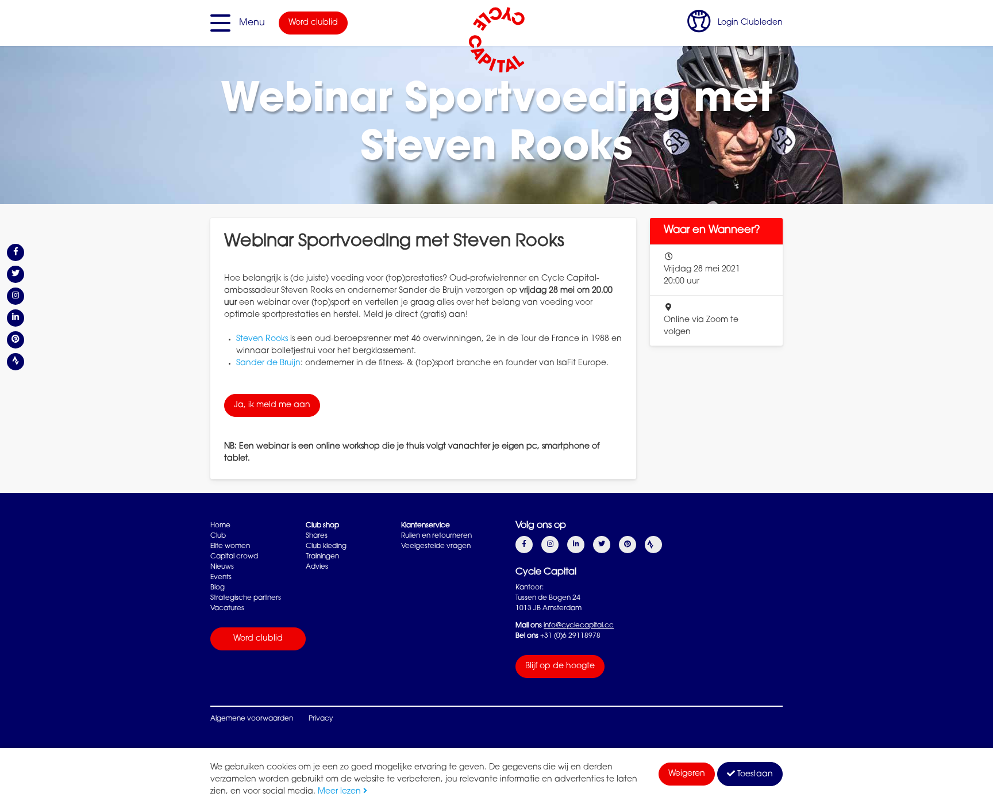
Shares (317, 536)
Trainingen (322, 556)
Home (220, 525)
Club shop (322, 525)
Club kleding (326, 546)
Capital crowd (234, 556)
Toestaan (754, 775)
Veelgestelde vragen (436, 546)
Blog (217, 587)
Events (221, 577)
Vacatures (227, 608)
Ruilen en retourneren (436, 536)
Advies (317, 567)
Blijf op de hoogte (560, 666)
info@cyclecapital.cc (579, 625)
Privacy (321, 718)
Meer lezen (340, 792)
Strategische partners (245, 598)
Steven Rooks (262, 339)
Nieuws (222, 567)
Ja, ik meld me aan (272, 405)
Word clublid (313, 23)
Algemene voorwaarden (251, 718)
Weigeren (686, 774)
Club (218, 536)
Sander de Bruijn (268, 363)
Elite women (230, 546)
